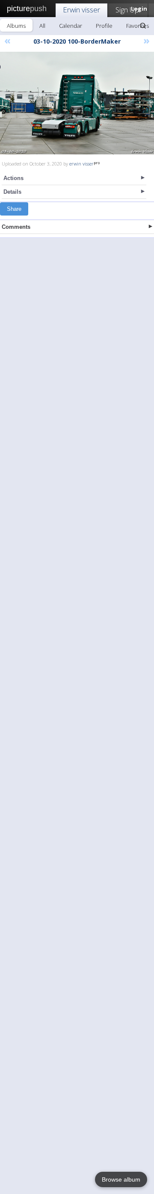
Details (12, 192)
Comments (16, 227)
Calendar (70, 26)
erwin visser (81, 163)
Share (14, 209)
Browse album (121, 1179)
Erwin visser (81, 10)
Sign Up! (128, 10)
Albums (16, 26)
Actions (13, 178)
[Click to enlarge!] (77, 103)
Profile (104, 26)
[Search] (143, 26)
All (42, 26)
